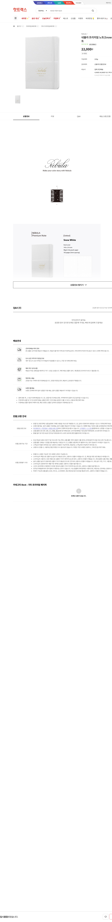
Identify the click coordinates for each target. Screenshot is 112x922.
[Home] (14, 26)
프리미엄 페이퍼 (31, 26)
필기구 (19, 26)
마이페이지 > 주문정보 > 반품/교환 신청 (45, 428)
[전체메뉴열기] (15, 18)
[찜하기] (105, 917)
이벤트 (80, 18)
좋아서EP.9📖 (102, 18)
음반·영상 (35, 18)
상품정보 (26, 116)
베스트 (65, 18)
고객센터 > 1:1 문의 (86, 428)
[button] (88, 44)
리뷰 (52, 116)
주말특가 (56, 18)
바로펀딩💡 (90, 18)
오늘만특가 (46, 18)
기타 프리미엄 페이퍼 (47, 26)
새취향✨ (24, 18)
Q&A (79, 116)
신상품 (73, 18)
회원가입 (108, 3)
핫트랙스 (41, 11)
